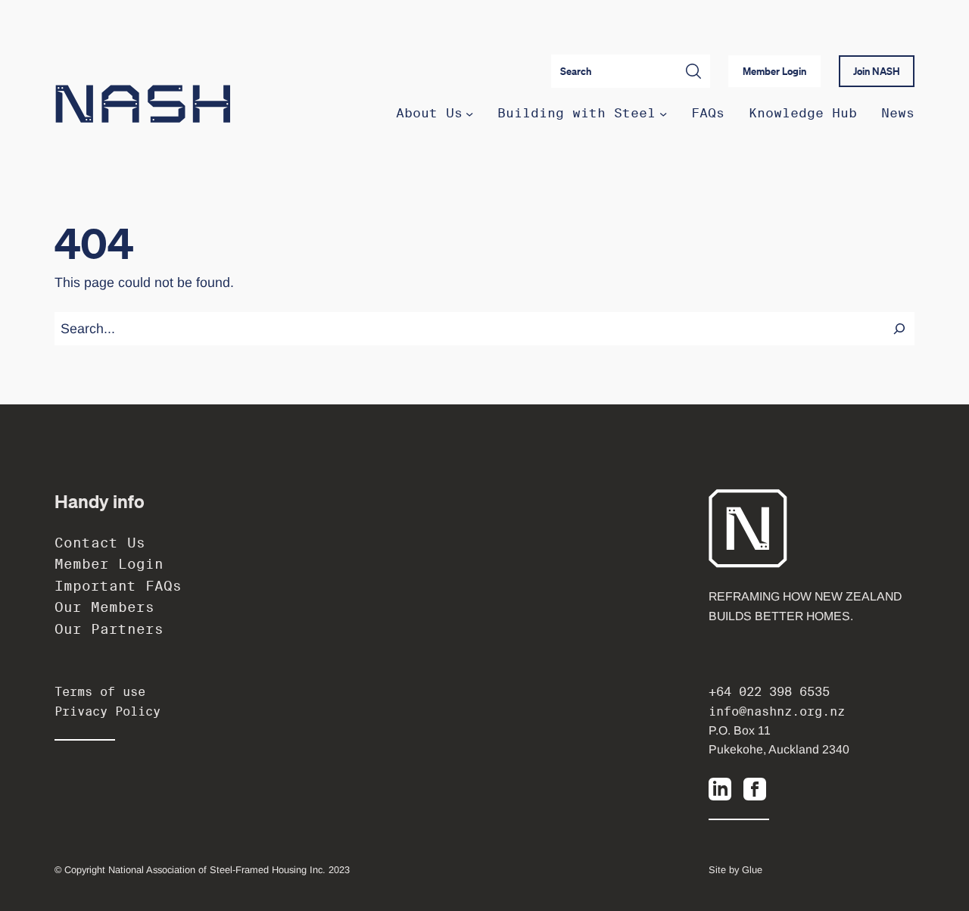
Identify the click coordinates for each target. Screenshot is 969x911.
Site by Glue (735, 869)
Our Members (104, 607)
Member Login (774, 71)
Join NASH (876, 71)
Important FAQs (118, 586)
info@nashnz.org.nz (777, 711)
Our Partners (109, 629)
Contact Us (100, 543)
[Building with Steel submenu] (663, 113)
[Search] (899, 329)
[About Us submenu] (469, 113)
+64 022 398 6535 (769, 692)
